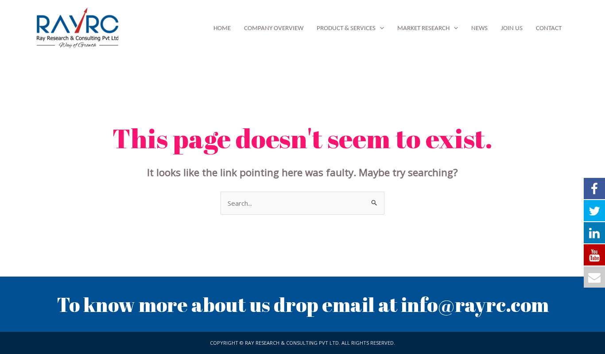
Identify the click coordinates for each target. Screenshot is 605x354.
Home (222, 28)
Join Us (512, 28)
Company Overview (273, 28)
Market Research (423, 28)
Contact (549, 28)
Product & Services (346, 28)
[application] (380, 28)
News (479, 28)
